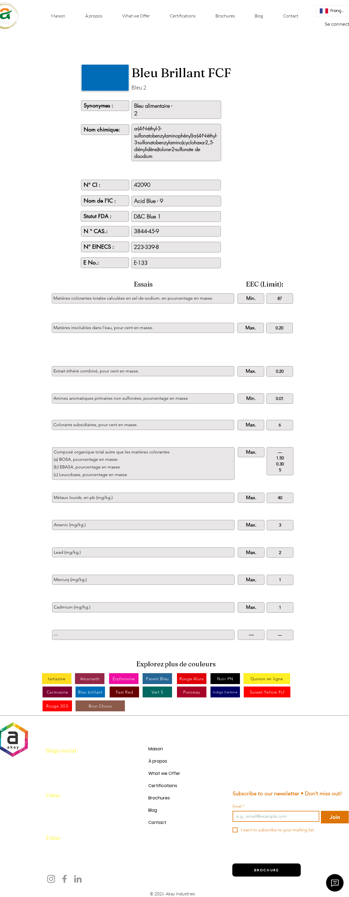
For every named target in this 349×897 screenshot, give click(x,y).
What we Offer (164, 773)
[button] (136, 16)
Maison (155, 749)
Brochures (159, 798)
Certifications (162, 785)
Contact (157, 822)
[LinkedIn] (78, 879)
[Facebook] (64, 879)
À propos (157, 761)
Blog (152, 810)
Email (238, 806)
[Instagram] (51, 879)
